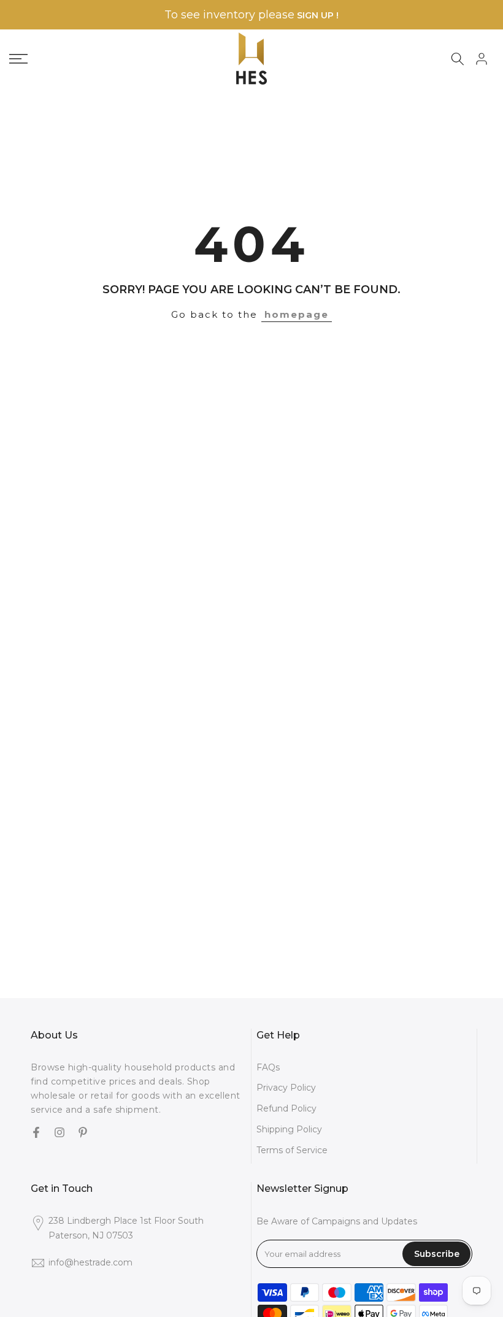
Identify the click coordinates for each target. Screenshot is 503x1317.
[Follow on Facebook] (36, 1133)
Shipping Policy (289, 1129)
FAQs (268, 1067)
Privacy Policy (286, 1087)
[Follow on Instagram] (59, 1133)
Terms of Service (292, 1150)
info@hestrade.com (90, 1262)
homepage (296, 314)
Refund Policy (286, 1108)
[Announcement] (251, 15)
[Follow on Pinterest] (82, 1133)
